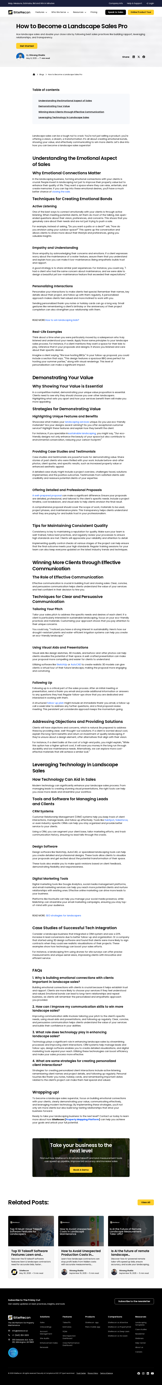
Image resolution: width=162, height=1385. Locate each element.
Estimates (67, 1327)
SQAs (65, 1331)
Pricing (93, 12)
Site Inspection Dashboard (69, 1337)
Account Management (46, 1332)
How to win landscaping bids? (62, 320)
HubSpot (109, 820)
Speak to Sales (115, 12)
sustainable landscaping (82, 433)
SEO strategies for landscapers (63, 915)
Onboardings (45, 1327)
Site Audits (44, 1338)
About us (139, 1347)
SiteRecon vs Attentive (118, 1322)
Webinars (139, 1338)
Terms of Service (106, 1373)
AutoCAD (76, 664)
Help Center (140, 1343)
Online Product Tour (141, 12)
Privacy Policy (93, 1373)
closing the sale (61, 191)
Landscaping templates (140, 1323)
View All (145, 1202)
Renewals (44, 1347)
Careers (138, 1352)
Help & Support (134, 3)
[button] (41, 12)
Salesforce (121, 820)
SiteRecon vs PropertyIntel (119, 1327)
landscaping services (77, 421)
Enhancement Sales (49, 1343)
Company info (116, 3)
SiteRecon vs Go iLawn (118, 1336)
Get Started (27, 46)
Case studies (141, 1329)
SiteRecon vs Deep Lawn (118, 1331)
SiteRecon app (92, 1322)
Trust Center (81, 1373)
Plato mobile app (92, 1327)
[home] (19, 12)
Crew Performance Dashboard (71, 1344)
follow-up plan (55, 702)
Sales (42, 1322)
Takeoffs (66, 1322)
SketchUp (62, 664)
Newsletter (140, 1334)
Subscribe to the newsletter (134, 1301)
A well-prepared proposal (47, 495)
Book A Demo (81, 1169)
